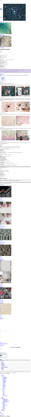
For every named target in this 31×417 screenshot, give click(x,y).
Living (4, 391)
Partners (2, 368)
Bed (3, 390)
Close (0, 412)
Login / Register (3, 410)
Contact (2, 369)
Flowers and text (2, 226)
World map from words (3, 343)
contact (2, 170)
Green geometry (2, 242)
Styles (3, 388)
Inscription (5, 22)
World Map (4, 382)
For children (4, 380)
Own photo (3, 364)
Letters (1, 257)
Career (1, 199)
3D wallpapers (5, 377)
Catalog (2, 363)
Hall (3, 392)
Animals (4, 381)
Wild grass (1, 34)
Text (0, 316)
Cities (3, 379)
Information (3, 365)
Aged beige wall (2, 47)
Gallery (4, 404)
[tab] (16, 77)
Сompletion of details (5, 399)
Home (1, 22)
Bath (3, 394)
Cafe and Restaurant (5, 395)
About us (3, 362)
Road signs (1, 300)
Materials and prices (5, 405)
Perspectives (4, 385)
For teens (3, 22)
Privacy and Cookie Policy (5, 367)
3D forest (4, 383)
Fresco (4, 384)
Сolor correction (5, 400)
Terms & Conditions (4, 366)
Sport (3, 387)
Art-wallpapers (8, 75)
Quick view (1, 201)
